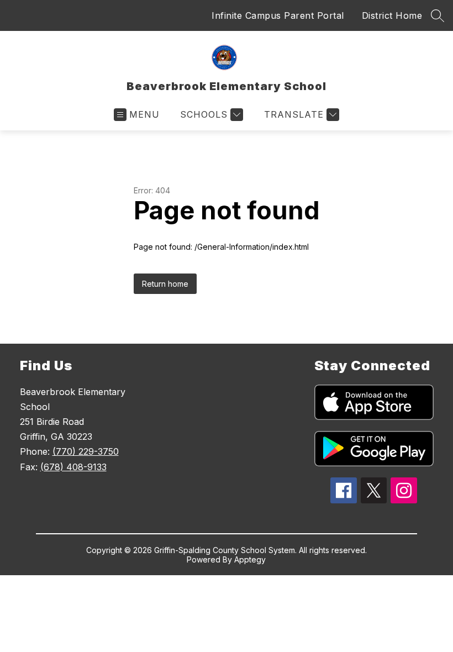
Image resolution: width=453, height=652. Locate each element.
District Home (392, 15)
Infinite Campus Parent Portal (278, 15)
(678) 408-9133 (73, 466)
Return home (165, 283)
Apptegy (250, 559)
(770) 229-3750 (85, 451)
